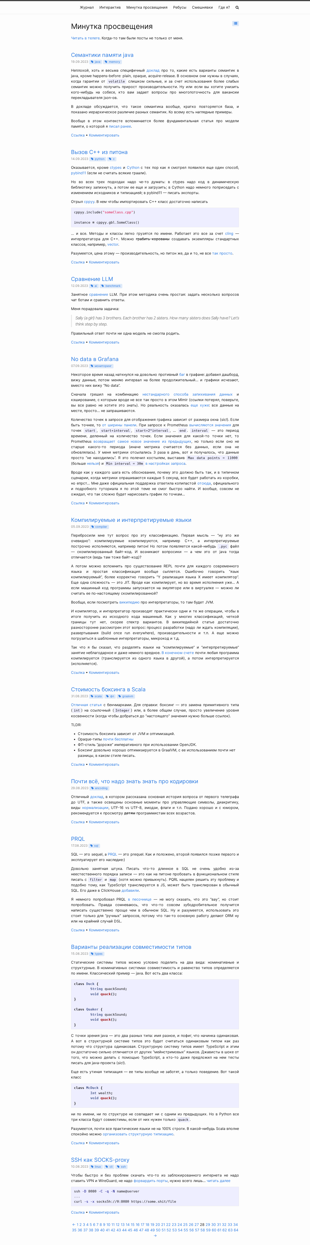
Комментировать (104, 135)
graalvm (127, 696)
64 (236, 1230)
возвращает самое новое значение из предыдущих (142, 441)
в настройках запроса (165, 463)
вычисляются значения (210, 425)
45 (130, 1230)
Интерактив (110, 7)
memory (114, 61)
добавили (130, 890)
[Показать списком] (235, 23)
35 (74, 1230)
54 (180, 1230)
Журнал (87, 7)
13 (123, 1224)
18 (147, 1224)
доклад (153, 70)
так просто (222, 253)
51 (163, 1230)
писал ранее (120, 126)
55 (186, 1230)
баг (182, 374)
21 (163, 1224)
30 (213, 1224)
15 (133, 1224)
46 (135, 1230)
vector (112, 244)
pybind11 (78, 173)
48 (147, 1230)
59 (208, 1230)
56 (191, 1230)
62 (224, 1230)
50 (158, 1230)
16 (138, 1224)
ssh (123, 1166)
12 (118, 1224)
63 (230, 1230)
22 (168, 1224)
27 (196, 1224)
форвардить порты (151, 1180)
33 (230, 1224)
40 (102, 1230)
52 (169, 1230)
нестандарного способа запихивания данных (188, 394)
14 (128, 1224)
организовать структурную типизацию (138, 1134)
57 (197, 1230)
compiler (101, 526)
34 (235, 1224)
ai (96, 286)
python (99, 159)
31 (219, 1224)
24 (179, 1224)
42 (113, 1230)
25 (185, 1224)
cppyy (89, 201)
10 (108, 1224)
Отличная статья (86, 704)
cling (229, 233)
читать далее (218, 1180)
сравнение (98, 294)
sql (96, 845)
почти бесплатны (118, 739)
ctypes (115, 167)
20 (157, 1224)
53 (174, 1230)
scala (98, 696)
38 (91, 1230)
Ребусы (179, 7)
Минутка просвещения (146, 7)
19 (152, 1224)
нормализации (95, 807)
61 (219, 1230)
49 (152, 1230)
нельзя (93, 463)
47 (141, 1230)
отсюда (204, 483)
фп (112, 696)
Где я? (224, 7)
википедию (129, 602)
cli (111, 1166)
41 (108, 1230)
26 (191, 1224)
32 (224, 1224)
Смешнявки (202, 7)
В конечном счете (178, 652)
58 (202, 1230)
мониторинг (103, 366)
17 (142, 1224)
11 (113, 1224)
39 (96, 1230)
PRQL (112, 854)
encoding (101, 788)
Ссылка (78, 135)
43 (118, 1230)
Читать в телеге (85, 38)
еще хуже (200, 405)
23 (174, 1224)
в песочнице (139, 899)
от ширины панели (119, 425)
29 (208, 1224)
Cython (133, 167)
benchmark (113, 286)
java (97, 61)
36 (80, 1230)
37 (85, 1230)
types (99, 953)
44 (124, 1230)
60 (214, 1230)
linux (98, 1166)
